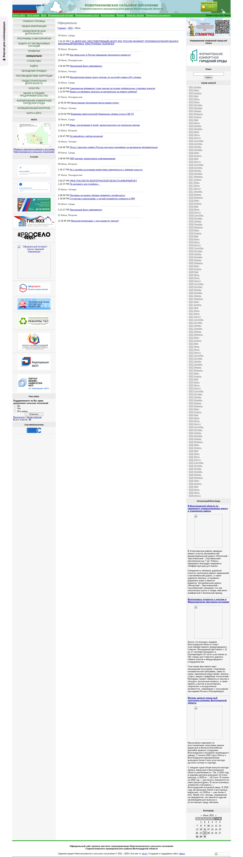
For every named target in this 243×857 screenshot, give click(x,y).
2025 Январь (195, 439)
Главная (62, 28)
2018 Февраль (196, 197)
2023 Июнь (194, 382)
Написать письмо (135, 15)
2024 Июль (194, 421)
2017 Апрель (195, 179)
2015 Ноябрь (195, 147)
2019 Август (195, 245)
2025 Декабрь (195, 471)
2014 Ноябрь (195, 126)
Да (18, 406)
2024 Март (194, 409)
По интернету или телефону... (85, 184)
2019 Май (193, 236)
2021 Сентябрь (196, 319)
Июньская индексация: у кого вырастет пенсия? (95, 221)
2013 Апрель (195, 93)
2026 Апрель (195, 483)
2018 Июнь (194, 209)
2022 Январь (195, 331)
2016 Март (194, 153)
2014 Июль (194, 123)
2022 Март (194, 337)
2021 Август (195, 316)
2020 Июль (194, 278)
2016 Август (195, 161)
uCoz (144, 853)
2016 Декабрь (195, 173)
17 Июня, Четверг (67, 108)
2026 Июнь (194, 489)
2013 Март (194, 90)
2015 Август (195, 138)
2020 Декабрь (195, 293)
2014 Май (193, 120)
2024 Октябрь (195, 430)
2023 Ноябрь (195, 397)
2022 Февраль (196, 334)
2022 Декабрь (195, 364)
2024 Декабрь (195, 436)
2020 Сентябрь (196, 284)
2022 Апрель (195, 340)
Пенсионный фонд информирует (86, 66)
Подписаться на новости (158, 15)
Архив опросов (34, 417)
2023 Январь (195, 367)
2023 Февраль (196, 370)
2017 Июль (194, 185)
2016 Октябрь (195, 167)
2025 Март (194, 445)
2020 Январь (195, 260)
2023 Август (195, 388)
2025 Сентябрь (196, 463)
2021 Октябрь (195, 322)
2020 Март (194, 266)
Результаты (19, 417)
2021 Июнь (194, 311)
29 (201, 836)
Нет (19, 408)
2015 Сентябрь (196, 141)
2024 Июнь (194, 418)
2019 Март (194, 230)
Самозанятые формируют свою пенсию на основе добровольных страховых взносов (112, 88)
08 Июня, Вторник (67, 164)
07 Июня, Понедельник (70, 175)
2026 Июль (194, 492)
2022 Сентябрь (196, 355)
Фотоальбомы (108, 15)
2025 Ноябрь (195, 468)
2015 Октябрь (195, 144)
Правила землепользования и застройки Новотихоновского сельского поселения (34, 150)
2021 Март (194, 302)
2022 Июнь (194, 346)
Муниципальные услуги (87, 15)
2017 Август (195, 188)
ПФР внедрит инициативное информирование (92, 158)
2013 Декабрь (195, 108)
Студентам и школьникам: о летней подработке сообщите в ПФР (102, 198)
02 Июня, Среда (66, 204)
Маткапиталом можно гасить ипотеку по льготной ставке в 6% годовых (105, 77)
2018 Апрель (195, 203)
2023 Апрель (195, 376)
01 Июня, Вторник (67, 215)
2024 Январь (195, 403)
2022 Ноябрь (195, 361)
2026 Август (195, 495)
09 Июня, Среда (66, 153)
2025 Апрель (195, 448)
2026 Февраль (196, 477)
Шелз (182, 853)
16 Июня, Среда (66, 119)
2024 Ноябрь (195, 433)
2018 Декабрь (195, 224)
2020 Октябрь (195, 287)
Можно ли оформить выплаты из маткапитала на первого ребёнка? (103, 91)
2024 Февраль (196, 406)
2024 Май (193, 415)
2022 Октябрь (195, 358)
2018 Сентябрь (196, 215)
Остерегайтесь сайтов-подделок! (86, 136)
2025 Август (195, 460)
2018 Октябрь (195, 218)
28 (197, 836)
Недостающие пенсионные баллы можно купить (95, 103)
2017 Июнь (194, 182)
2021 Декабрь (195, 328)
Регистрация (33, 15)
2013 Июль (194, 102)
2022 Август (195, 352)
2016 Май (193, 158)
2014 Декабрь (195, 129)
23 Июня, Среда (66, 82)
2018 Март (194, 200)
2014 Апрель (195, 117)
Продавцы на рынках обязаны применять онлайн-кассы (97, 195)
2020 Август (195, 281)
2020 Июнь (194, 275)
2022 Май (193, 343)
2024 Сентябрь (196, 427)
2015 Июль (194, 135)
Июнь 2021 (208, 815)
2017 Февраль (196, 176)
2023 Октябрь (195, 394)
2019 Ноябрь (195, 254)
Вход (43, 15)
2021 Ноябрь (195, 325)
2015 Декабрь (195, 150)
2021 (70, 28)
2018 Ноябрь (195, 221)
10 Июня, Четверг (67, 141)
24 (208, 833)
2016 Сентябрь (196, 164)
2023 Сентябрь (196, 391)
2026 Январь (195, 474)
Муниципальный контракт (61, 15)
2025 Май (193, 451)
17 (208, 829)
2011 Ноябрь (195, 87)
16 (204, 829)
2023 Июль (194, 385)
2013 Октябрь (195, 105)
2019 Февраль (196, 227)
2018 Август (195, 212)
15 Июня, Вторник (67, 130)
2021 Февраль (196, 299)
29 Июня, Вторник (67, 49)
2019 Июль (194, 242)
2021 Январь (195, 296)
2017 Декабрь (195, 191)
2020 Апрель (195, 269)
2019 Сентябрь (196, 248)
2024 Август (195, 424)
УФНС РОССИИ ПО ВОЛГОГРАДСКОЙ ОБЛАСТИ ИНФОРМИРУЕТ (103, 181)
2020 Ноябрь (195, 290)
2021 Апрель (195, 305)
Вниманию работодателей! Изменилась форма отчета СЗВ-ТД (102, 114)
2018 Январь (195, 194)
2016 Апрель (195, 156)
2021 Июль (194, 313)
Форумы (121, 15)
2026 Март (194, 480)
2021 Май (193, 308)
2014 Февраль (196, 114)
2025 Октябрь (195, 466)
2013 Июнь (194, 99)
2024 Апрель (195, 412)
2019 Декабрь (195, 257)
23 (204, 833)
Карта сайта (19, 15)
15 (201, 829)
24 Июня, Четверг (67, 71)
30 (204, 836)
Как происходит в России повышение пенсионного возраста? (100, 55)
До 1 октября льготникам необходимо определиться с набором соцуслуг (106, 169)
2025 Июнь (194, 454)
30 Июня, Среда (66, 35)
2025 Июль (194, 457)
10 (208, 826)
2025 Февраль (196, 442)
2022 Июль (194, 349)
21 (197, 833)
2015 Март (194, 132)
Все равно (22, 411)
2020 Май (193, 272)
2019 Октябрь (195, 251)
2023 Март (194, 373)
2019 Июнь (194, 239)
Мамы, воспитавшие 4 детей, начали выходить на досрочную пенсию (105, 125)
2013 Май (193, 96)
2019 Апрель (195, 233)
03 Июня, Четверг (67, 189)
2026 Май (193, 486)
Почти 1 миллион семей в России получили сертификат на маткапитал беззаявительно (114, 147)
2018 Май (193, 206)
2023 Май (193, 379)
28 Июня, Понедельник (70, 60)
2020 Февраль (196, 263)
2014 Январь (195, 111)
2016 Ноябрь (195, 170)
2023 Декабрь (195, 400)
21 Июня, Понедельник (70, 97)
